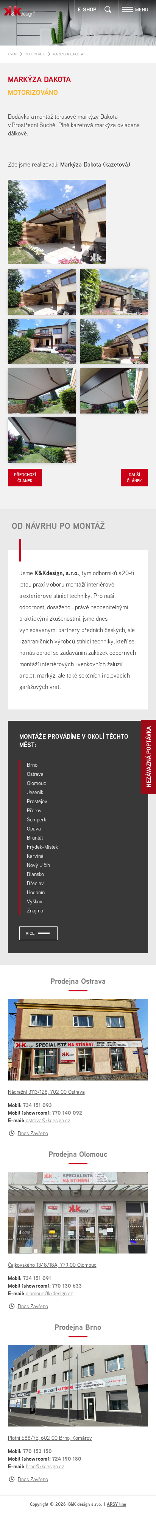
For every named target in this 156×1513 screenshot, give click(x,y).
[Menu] (127, 9)
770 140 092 (67, 1112)
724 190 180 (66, 1458)
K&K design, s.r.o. (19, 11)
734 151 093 (37, 1105)
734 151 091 (37, 1278)
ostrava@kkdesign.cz (48, 1120)
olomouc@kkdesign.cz (49, 1293)
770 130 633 (67, 1285)
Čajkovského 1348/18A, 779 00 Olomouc (52, 1264)
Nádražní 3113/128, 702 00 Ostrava (46, 1091)
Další (134, 477)
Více (30, 933)
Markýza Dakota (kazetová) (95, 164)
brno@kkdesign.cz (45, 1466)
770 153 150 (37, 1451)
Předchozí (25, 477)
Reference (35, 54)
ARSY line (116, 1504)
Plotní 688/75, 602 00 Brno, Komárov (50, 1437)
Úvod (12, 54)
